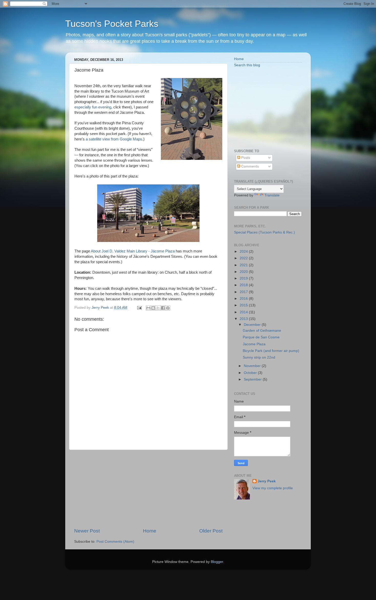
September (253, 379)
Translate (272, 195)
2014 (244, 312)
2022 (244, 258)
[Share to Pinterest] (167, 307)
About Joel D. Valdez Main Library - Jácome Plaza (133, 251)
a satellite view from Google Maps (114, 139)
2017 (244, 292)
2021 (244, 265)
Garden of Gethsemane (262, 330)
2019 (244, 278)
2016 (244, 299)
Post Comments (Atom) (115, 541)
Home (149, 531)
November (253, 366)
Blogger (217, 562)
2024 (244, 251)
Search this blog (247, 65)
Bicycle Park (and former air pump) (271, 351)
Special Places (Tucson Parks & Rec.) (264, 232)
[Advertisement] (148, 489)
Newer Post (87, 531)
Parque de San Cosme (261, 337)
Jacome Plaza (254, 344)
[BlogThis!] (153, 307)
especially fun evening (92, 107)
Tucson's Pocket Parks (111, 23)
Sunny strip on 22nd (259, 357)
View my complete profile (272, 488)
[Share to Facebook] (162, 307)
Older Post (211, 531)
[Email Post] (139, 307)
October (251, 373)
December (253, 325)
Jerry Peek (267, 481)
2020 (244, 272)
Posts (245, 158)
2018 (244, 285)
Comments (249, 166)
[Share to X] (158, 307)
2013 (244, 319)
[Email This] (148, 307)
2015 (244, 305)
